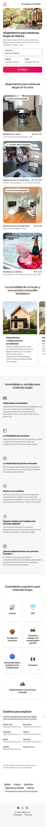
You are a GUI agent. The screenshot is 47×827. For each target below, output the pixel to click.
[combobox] (22, 53)
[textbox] (13, 61)
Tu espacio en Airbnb (31, 4)
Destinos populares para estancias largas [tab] (20, 717)
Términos (28, 815)
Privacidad (17, 815)
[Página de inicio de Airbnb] (5, 4)
